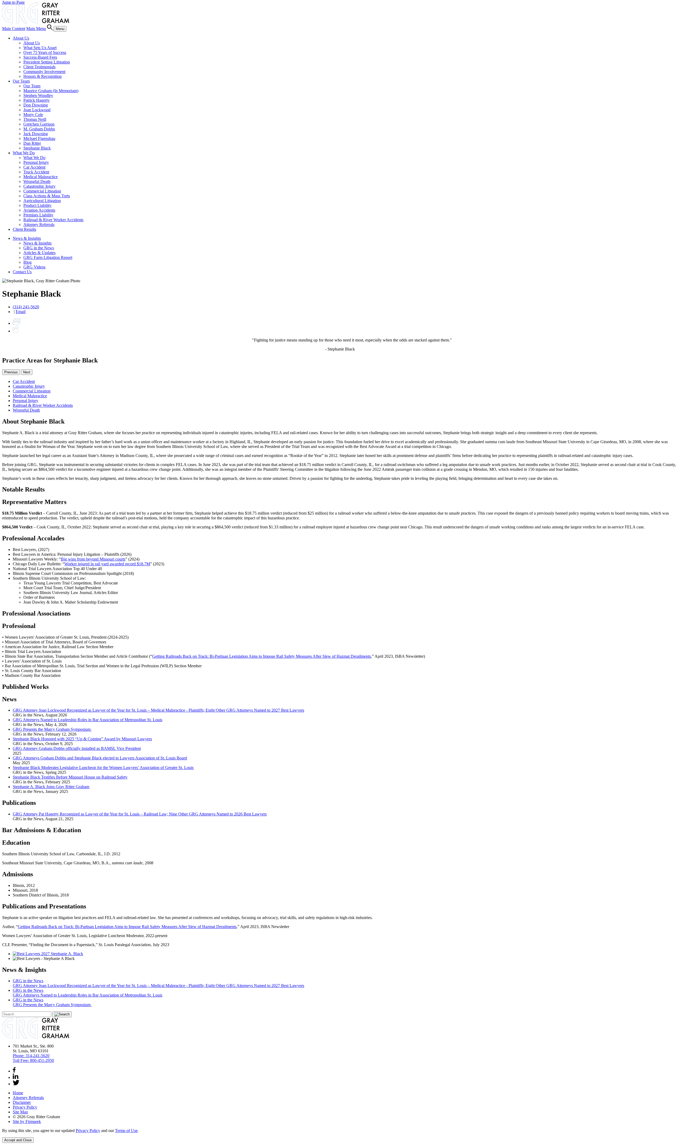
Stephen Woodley (38, 95)
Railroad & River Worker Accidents (53, 219)
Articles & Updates (39, 252)
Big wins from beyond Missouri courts (93, 559)
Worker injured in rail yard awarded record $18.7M (107, 564)
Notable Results (23, 489)
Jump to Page (13, 2)
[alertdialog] (340, 1135)
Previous (11, 372)
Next (26, 372)
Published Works (25, 686)
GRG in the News (38, 248)
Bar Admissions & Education (41, 830)
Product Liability (37, 205)
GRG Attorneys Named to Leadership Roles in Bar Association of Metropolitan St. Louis (87, 719)
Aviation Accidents (39, 210)
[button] (16, 331)
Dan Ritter (32, 143)
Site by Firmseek (27, 1121)
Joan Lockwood (36, 110)
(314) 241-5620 (26, 307)
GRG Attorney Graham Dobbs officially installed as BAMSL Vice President (77, 748)
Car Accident (34, 167)
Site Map (20, 1112)
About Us (21, 38)
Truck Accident (36, 172)
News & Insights (27, 238)
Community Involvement (44, 71)
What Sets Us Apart (40, 47)
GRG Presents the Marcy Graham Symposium (52, 729)
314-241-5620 (31, 1055)
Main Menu (36, 28)
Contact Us (22, 272)
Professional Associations (36, 613)
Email (21, 311)
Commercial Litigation (42, 191)
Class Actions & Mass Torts (46, 196)
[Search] (50, 28)
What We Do (24, 153)
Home (18, 1093)
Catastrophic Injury (39, 186)
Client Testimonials (39, 67)
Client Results (24, 229)
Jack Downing (35, 133)
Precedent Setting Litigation (46, 62)
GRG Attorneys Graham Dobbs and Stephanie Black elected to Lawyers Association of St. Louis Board (100, 758)
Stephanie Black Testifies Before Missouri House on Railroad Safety (70, 777)
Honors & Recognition (42, 76)
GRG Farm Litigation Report (47, 257)
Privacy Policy (25, 1107)
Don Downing (35, 105)
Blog (27, 262)
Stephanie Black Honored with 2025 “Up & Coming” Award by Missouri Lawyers (82, 739)
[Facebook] (14, 1071)
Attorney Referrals (38, 224)
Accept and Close (18, 1140)
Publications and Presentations (44, 906)
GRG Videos (34, 267)
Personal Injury (36, 162)
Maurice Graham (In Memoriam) (50, 90)
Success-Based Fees (40, 57)
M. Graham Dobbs (39, 129)
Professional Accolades (33, 538)
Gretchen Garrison (38, 124)
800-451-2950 (33, 1060)
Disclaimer (22, 1102)
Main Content (13, 28)
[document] (340, 1130)
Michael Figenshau (39, 138)
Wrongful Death (36, 181)
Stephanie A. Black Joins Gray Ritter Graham (51, 786)
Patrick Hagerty (36, 100)
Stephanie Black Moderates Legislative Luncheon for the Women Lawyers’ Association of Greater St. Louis (103, 767)
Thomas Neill (34, 119)
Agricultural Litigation (42, 200)
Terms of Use (126, 1130)
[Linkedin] (15, 1077)
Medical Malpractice (40, 176)
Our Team (21, 81)
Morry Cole (33, 114)
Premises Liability (38, 215)
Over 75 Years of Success (44, 52)
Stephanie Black (37, 148)
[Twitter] (16, 1084)
